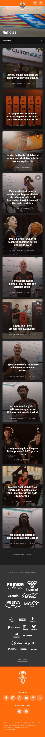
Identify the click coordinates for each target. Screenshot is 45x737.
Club (17, 167)
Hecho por (10, 730)
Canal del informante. (21, 727)
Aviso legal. (29, 723)
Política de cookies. (18, 725)
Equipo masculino (17, 125)
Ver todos (22, 659)
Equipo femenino (17, 83)
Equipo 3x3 (17, 502)
